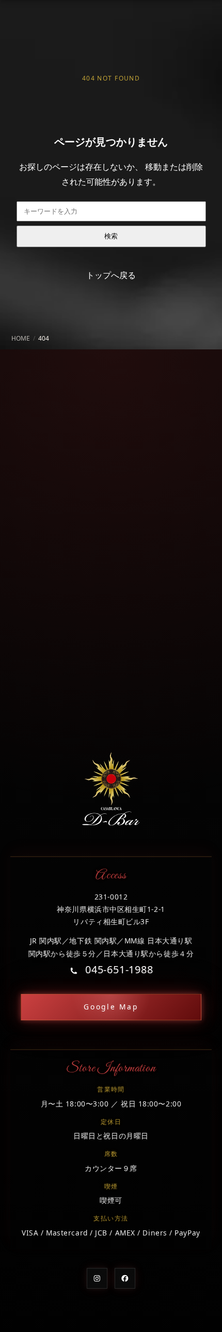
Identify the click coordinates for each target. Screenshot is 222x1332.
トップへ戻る (111, 275)
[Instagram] (97, 1278)
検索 (111, 236)
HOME (20, 338)
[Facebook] (125, 1278)
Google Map (111, 1007)
